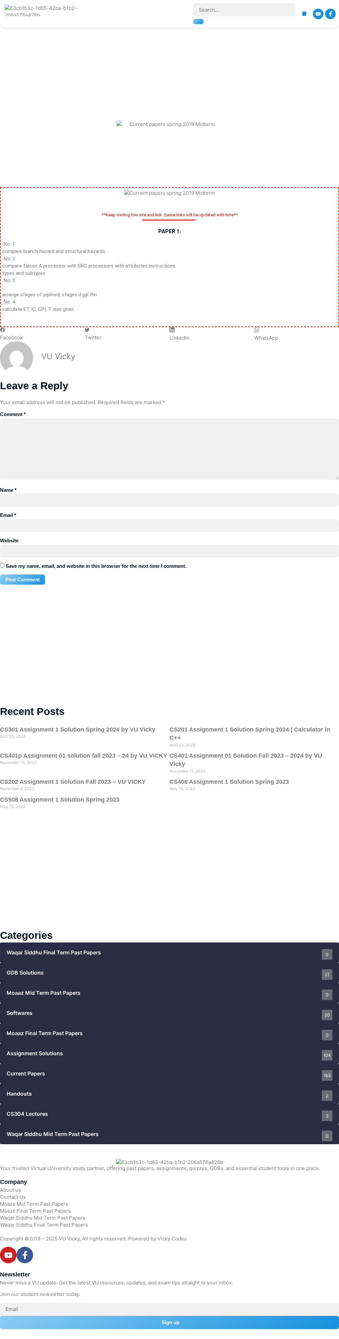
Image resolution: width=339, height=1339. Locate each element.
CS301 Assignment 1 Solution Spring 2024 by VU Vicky (77, 729)
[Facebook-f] (330, 14)
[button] (304, 14)
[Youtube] (318, 14)
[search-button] (198, 21)
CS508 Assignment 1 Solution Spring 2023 (60, 799)
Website (9, 540)
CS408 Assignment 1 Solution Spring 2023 (229, 781)
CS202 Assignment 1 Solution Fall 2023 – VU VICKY (73, 781)
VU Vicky (69, 1238)
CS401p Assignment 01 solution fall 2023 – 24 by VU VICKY (83, 755)
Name (8, 490)
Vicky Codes (172, 1238)
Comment (13, 414)
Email (8, 515)
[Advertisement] (171, 56)
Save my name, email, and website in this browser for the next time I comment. (96, 566)
